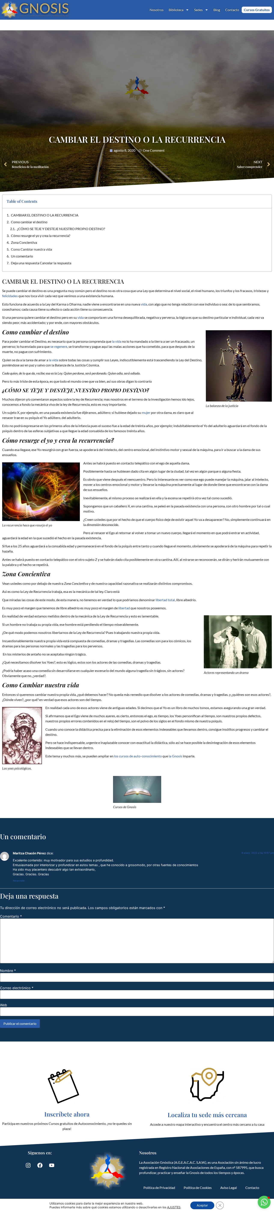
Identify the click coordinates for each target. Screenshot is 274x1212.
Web (3, 1005)
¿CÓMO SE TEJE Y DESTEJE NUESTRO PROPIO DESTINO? (61, 229)
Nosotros (157, 10)
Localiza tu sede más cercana (207, 1115)
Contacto (232, 10)
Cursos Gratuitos (257, 10)
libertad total (165, 600)
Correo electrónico (16, 988)
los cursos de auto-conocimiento (138, 756)
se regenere (58, 346)
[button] (264, 1202)
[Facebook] (39, 1165)
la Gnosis (175, 756)
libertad (124, 608)
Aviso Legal (228, 1188)
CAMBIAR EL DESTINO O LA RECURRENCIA (44, 215)
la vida (116, 341)
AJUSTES (173, 1207)
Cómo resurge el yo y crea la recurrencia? (41, 236)
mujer (146, 412)
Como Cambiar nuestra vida (31, 249)
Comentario (11, 916)
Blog (216, 10)
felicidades (10, 296)
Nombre (8, 970)
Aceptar (202, 1205)
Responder (19, 880)
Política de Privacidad (159, 1188)
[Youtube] (51, 1165)
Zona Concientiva (24, 242)
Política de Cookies (198, 1188)
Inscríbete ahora (66, 1114)
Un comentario (22, 256)
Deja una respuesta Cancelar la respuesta (41, 263)
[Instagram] (28, 1165)
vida (144, 304)
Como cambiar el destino (29, 222)
